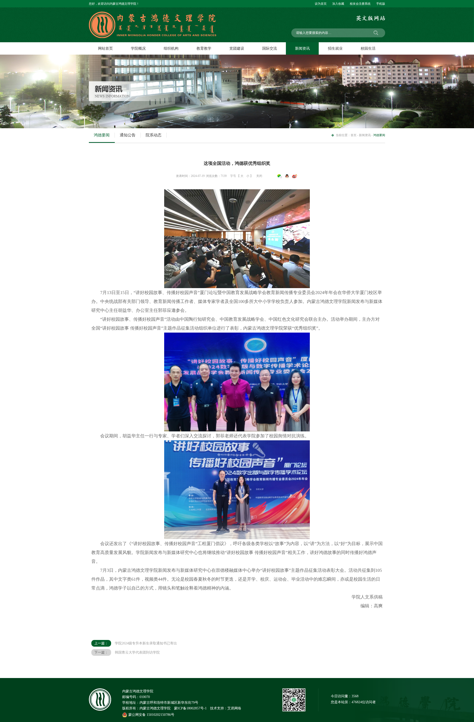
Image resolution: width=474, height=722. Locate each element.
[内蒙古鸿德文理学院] (157, 14)
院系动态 (153, 135)
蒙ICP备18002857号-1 (190, 708)
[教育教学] (203, 48)
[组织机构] (171, 48)
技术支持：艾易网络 (225, 708)
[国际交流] (269, 48)
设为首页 (321, 3)
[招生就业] (335, 48)
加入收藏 (338, 3)
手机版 (380, 3)
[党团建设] (236, 48)
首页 (353, 135)
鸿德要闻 (102, 135)
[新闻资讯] (302, 48)
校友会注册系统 (360, 3)
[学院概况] (138, 48)
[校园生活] (368, 48)
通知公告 (128, 135)
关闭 (259, 176)
